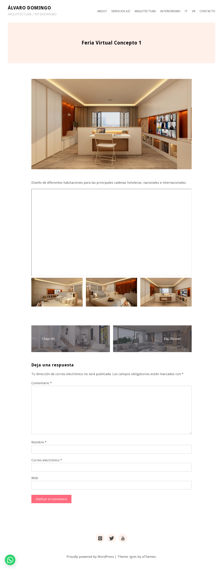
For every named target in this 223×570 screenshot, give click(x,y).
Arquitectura (145, 11)
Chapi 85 (48, 339)
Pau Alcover (172, 339)
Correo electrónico (46, 460)
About (102, 11)
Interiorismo (170, 11)
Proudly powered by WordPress (90, 556)
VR (193, 11)
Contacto (207, 11)
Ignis (133, 556)
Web (34, 478)
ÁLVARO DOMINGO (29, 7)
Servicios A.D (120, 11)
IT (186, 11)
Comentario (41, 383)
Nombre (39, 442)
